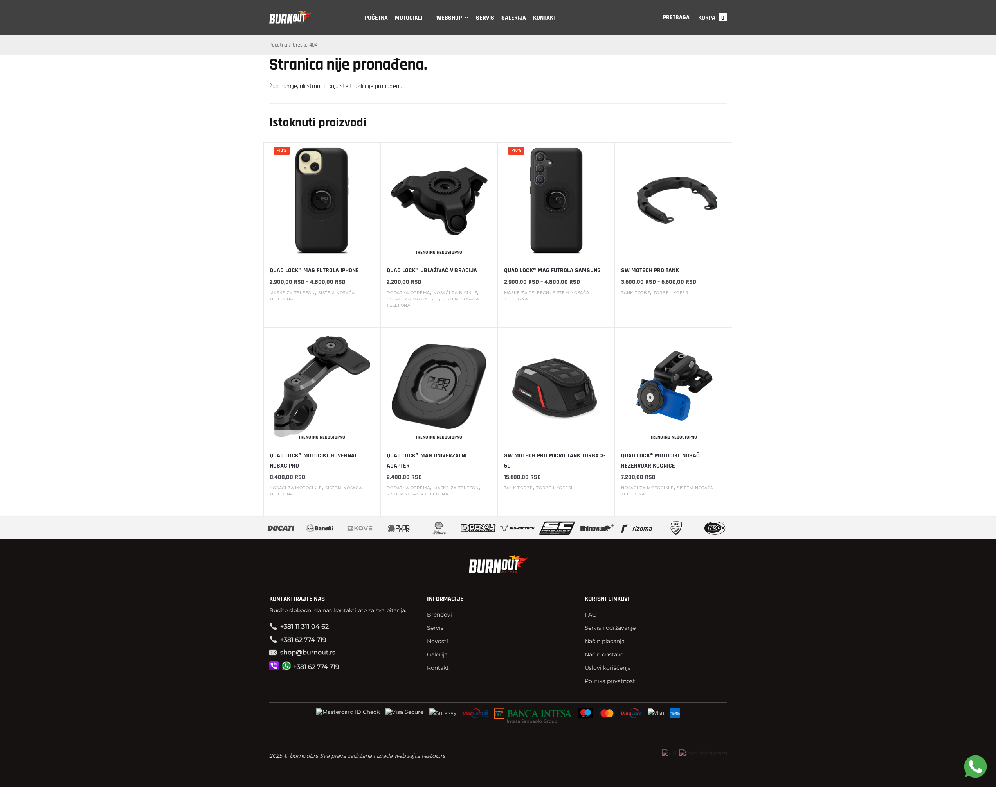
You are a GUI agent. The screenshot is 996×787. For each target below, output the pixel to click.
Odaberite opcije (322, 315)
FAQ (591, 614)
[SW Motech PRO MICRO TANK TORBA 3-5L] (556, 386)
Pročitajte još (439, 321)
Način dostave (604, 654)
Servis (435, 627)
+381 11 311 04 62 (304, 626)
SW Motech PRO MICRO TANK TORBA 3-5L (554, 461)
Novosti (437, 641)
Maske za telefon (292, 292)
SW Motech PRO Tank (650, 270)
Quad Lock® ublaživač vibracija (432, 270)
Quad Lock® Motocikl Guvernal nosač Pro (313, 461)
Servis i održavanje (610, 627)
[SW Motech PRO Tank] (673, 201)
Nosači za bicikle (455, 292)
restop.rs (433, 755)
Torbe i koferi (672, 292)
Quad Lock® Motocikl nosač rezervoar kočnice (660, 461)
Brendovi (439, 614)
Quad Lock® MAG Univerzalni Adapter (426, 461)
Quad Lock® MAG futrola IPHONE (314, 270)
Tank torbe (635, 292)
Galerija (437, 654)
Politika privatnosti (611, 681)
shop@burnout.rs (307, 652)
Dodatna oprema (408, 292)
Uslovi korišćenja (608, 667)
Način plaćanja (605, 641)
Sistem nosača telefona (417, 494)
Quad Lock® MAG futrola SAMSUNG (552, 270)
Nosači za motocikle (413, 298)
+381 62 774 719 (303, 640)
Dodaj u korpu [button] (556, 504)
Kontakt (438, 667)
